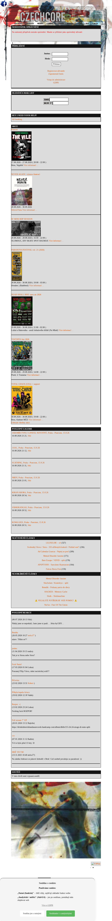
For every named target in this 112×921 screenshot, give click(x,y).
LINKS (79, 24)
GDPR (56, 83)
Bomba (15, 632)
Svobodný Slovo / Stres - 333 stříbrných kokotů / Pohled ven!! (53, 547)
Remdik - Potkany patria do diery (56, 587)
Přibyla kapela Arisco (21, 692)
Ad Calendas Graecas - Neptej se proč (53, 551)
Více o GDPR (47, 905)
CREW (95, 24)
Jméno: (47, 53)
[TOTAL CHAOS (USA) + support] (55, 400)
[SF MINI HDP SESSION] (55, 228)
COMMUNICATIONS (55, 24)
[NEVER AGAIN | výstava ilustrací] (55, 190)
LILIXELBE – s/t (53, 543)
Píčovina (15, 680)
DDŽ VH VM (17, 752)
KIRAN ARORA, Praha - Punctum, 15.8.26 (30, 492)
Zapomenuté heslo (55, 74)
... (13, 617)
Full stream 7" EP (19, 720)
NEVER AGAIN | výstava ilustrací (25, 174)
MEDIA (40, 24)
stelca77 (31, 635)
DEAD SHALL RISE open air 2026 (26, 295)
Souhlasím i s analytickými (60, 913)
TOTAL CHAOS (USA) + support (25, 384)
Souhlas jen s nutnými (32, 913)
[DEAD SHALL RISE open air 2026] (55, 311)
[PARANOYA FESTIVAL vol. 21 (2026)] (55, 266)
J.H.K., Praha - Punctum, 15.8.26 (26, 448)
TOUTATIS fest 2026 (20, 339)
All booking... (18, 119)
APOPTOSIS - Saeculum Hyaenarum (53, 565)
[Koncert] (55, 146)
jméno (14, 648)
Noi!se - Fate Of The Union (55, 605)
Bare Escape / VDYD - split (53, 560)
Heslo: (47, 59)
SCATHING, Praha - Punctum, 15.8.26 (28, 463)
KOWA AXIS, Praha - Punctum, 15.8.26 (29, 522)
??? (13, 736)
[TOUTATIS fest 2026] (55, 355)
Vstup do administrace (56, 80)
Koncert (14, 129)
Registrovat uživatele (56, 71)
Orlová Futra (16, 210)
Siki (29, 436)
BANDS (70, 24)
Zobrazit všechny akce (20, 423)
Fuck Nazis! (17, 664)
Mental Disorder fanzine (53, 556)
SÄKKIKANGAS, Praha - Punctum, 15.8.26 (30, 507)
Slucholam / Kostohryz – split (56, 583)
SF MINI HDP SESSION (21, 219)
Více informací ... (31, 165)
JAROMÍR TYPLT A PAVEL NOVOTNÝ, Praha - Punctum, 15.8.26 (40, 433)
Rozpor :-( (16, 704)
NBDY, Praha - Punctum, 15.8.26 (26, 478)
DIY (87, 24)
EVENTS (30, 24)
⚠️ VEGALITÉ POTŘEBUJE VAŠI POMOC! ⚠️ (56, 600)
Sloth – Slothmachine (56, 596)
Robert (31, 683)
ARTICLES (18, 24)
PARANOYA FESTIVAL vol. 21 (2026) (27, 250)
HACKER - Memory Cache (55, 592)
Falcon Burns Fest (53, 569)
